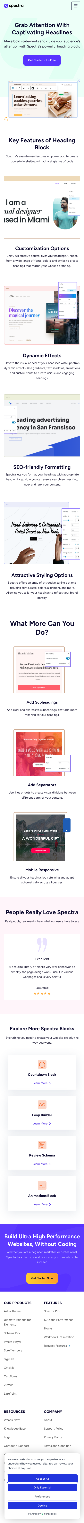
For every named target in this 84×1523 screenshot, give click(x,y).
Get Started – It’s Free (42, 60)
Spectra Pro (52, 1311)
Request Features (56, 1345)
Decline (42, 1505)
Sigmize (9, 1359)
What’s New (12, 1420)
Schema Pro (12, 1333)
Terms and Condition (57, 1446)
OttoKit (9, 1367)
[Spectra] (13, 6)
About (48, 1420)
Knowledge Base (15, 1428)
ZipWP (8, 1385)
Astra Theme (12, 1311)
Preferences (42, 1496)
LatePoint (10, 1393)
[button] (42, 1278)
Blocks (48, 1328)
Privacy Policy (53, 1437)
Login (7, 1437)
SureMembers (13, 1350)
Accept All (42, 1478)
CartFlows (10, 1376)
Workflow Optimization (59, 1337)
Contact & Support (16, 1446)
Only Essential (42, 1487)
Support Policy (53, 1428)
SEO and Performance (58, 1320)
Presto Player (12, 1342)
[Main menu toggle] (75, 6)
